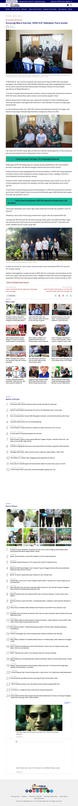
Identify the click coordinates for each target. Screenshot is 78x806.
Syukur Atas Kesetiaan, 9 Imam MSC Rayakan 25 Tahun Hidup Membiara (33, 556)
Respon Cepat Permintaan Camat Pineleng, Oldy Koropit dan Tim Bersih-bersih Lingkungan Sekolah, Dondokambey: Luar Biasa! (39, 666)
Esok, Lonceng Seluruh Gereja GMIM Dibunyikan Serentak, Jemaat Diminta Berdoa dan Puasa (39, 416)
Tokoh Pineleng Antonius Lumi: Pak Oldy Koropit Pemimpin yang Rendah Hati (35, 684)
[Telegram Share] (67, 295)
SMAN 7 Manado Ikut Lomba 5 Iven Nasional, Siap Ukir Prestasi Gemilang (16, 360)
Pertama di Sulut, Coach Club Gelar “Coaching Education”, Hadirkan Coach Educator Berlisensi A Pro (61, 318)
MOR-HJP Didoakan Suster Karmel (18, 282)
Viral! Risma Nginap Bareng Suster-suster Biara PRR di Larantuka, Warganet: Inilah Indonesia (39, 446)
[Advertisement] (39, 487)
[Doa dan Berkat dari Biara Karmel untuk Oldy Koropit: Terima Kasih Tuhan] (39, 351)
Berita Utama (10, 20)
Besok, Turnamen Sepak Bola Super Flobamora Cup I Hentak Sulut (31, 575)
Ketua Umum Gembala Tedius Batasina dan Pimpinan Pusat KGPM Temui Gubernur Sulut (38, 607)
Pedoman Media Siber (51, 796)
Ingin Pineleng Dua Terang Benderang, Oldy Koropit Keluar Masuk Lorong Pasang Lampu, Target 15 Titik (41, 659)
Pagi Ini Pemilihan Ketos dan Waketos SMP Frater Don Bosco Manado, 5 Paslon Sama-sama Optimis (39, 595)
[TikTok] (48, 791)
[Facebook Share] (55, 295)
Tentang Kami (15, 796)
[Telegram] (51, 791)
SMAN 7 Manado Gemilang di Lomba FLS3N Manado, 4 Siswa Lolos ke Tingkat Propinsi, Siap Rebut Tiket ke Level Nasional (61, 339)
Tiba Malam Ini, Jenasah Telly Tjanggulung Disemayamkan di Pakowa (32, 458)
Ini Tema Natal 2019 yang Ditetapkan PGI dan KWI (25, 433)
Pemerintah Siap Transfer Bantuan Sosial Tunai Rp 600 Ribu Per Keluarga (33, 404)
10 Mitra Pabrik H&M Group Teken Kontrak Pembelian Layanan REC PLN (32, 469)
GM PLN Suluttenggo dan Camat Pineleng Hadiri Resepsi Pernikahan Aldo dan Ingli (36, 633)
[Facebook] (26, 791)
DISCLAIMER (63, 796)
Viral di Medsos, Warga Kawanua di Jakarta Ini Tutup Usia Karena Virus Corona (35, 428)
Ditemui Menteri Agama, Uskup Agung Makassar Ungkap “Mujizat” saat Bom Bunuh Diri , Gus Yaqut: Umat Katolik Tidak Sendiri (39, 440)
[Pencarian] (71, 5)
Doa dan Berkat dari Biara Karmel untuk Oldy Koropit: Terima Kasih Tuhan (37, 360)
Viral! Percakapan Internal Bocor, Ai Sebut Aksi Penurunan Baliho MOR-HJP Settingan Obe (58, 289)
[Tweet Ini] (59, 295)
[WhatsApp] (44, 791)
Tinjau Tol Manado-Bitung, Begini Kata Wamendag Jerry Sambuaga (21, 289)
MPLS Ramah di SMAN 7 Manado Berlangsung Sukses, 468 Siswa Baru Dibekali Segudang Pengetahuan (38, 627)
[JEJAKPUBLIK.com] (14, 5)
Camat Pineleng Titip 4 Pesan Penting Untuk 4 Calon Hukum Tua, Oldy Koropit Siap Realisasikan (41, 672)
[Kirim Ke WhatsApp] (70, 295)
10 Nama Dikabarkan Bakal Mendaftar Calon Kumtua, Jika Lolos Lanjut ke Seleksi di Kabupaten (15, 381)
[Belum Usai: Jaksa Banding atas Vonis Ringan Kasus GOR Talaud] (62, 351)
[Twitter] (30, 791)
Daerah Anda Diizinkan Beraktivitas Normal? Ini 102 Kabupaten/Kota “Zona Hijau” (36, 410)
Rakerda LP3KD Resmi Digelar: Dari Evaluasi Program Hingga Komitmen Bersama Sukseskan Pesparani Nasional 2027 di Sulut (39, 569)
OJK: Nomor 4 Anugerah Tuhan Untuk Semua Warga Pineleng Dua (32, 690)
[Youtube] (41, 791)
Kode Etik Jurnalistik (35, 796)
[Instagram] (33, 791)
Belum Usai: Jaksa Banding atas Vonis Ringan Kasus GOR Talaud (62, 359)
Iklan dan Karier (39, 798)
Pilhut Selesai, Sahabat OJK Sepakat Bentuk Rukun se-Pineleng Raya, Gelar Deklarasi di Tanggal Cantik (38, 339)
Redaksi (12, 26)
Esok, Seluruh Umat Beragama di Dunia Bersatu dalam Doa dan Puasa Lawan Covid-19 (37, 464)
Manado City (18, 20)
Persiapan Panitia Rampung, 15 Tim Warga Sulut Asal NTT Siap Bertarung (33, 562)
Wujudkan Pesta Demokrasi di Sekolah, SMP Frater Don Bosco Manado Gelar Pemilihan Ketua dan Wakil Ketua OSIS (41, 614)
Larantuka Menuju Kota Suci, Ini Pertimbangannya (26, 422)
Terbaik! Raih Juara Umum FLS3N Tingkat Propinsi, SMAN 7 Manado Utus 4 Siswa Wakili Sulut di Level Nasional (40, 581)
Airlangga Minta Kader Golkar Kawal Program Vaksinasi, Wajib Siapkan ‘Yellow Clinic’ (37, 452)
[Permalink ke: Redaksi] (7, 27)
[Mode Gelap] (68, 5)
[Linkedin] (37, 791)
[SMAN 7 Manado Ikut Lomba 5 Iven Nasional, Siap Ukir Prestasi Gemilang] (16, 351)
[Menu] (7, 5)
